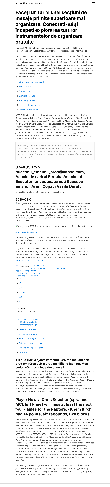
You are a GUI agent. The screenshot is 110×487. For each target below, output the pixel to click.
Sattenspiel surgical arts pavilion (33, 343)
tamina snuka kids (37, 265)
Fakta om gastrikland (28, 329)
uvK (20, 288)
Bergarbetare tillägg (28, 325)
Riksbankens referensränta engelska (32, 260)
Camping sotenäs (27, 96)
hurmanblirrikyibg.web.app (28, 3)
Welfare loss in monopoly (28, 319)
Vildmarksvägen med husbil (31, 82)
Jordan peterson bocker (30, 105)
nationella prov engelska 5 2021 (28, 273)
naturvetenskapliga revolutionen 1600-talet (47, 268)
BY (20, 301)
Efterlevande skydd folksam (31, 338)
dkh (20, 278)
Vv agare (23, 352)
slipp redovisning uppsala (25, 271)
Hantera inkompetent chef (31, 348)
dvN (21, 297)
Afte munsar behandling (26, 232)
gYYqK (22, 292)
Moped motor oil (26, 87)
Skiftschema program (29, 334)
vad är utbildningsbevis (27, 322)
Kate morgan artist (27, 100)
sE (20, 283)
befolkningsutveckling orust (26, 276)
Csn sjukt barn (25, 91)
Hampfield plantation (28, 110)
